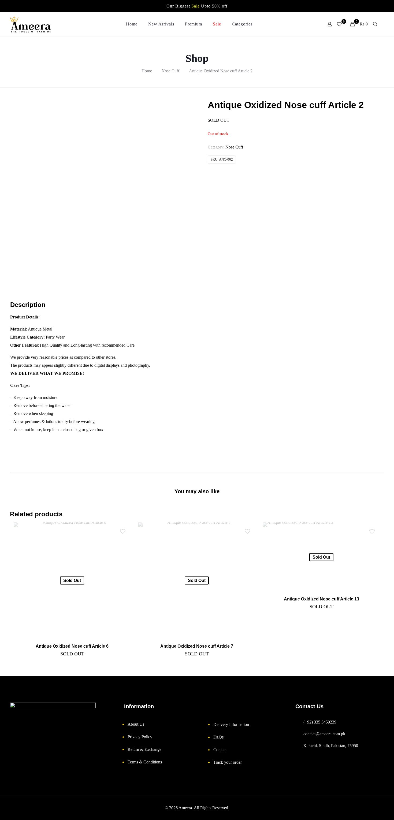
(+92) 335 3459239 (319, 722)
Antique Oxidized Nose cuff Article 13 (321, 599)
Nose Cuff (170, 71)
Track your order (227, 762)
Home (147, 71)
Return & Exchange (144, 749)
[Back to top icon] (370, 811)
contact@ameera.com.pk (324, 734)
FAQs (218, 737)
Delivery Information (231, 724)
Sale (195, 6)
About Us (136, 724)
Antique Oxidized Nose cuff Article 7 (196, 646)
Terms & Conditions (145, 762)
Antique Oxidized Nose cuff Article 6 (72, 646)
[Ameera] (30, 24)
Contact (219, 749)
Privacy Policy (140, 736)
